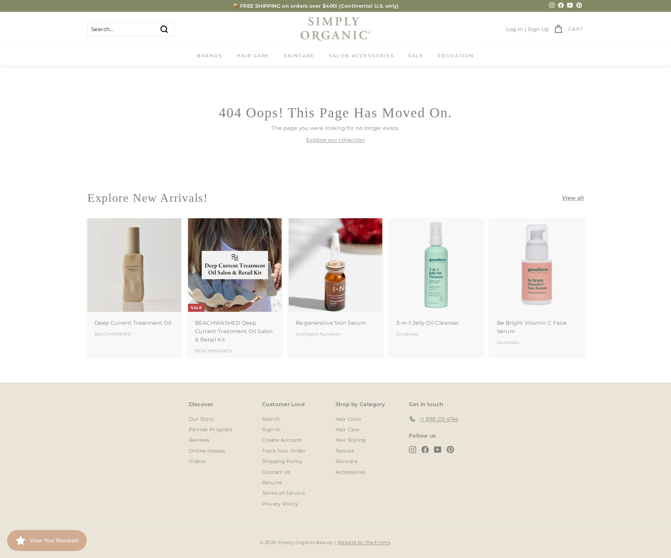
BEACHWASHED (112, 334)
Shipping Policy (282, 461)
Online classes (207, 451)
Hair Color (349, 419)
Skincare (299, 55)
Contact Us (276, 472)
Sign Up (538, 29)
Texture (345, 451)
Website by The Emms (363, 542)
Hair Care (253, 55)
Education (456, 55)
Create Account (282, 440)
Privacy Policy (280, 504)
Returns (272, 482)
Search (271, 419)
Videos (197, 461)
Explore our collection (335, 140)
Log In (514, 29)
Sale (416, 55)
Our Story (201, 419)
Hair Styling (351, 440)
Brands (210, 55)
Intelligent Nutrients (318, 334)
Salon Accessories (361, 55)
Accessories (351, 472)
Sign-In (271, 429)
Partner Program (211, 429)
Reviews (199, 440)
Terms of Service (283, 493)
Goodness (407, 334)
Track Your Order (283, 451)
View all (573, 197)
